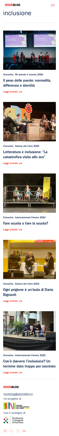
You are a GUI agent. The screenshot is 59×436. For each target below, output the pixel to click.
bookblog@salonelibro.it (18, 394)
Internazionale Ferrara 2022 (30, 355)
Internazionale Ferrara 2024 (30, 218)
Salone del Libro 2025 (27, 146)
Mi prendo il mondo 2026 (29, 75)
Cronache (8, 75)
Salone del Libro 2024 (27, 284)
